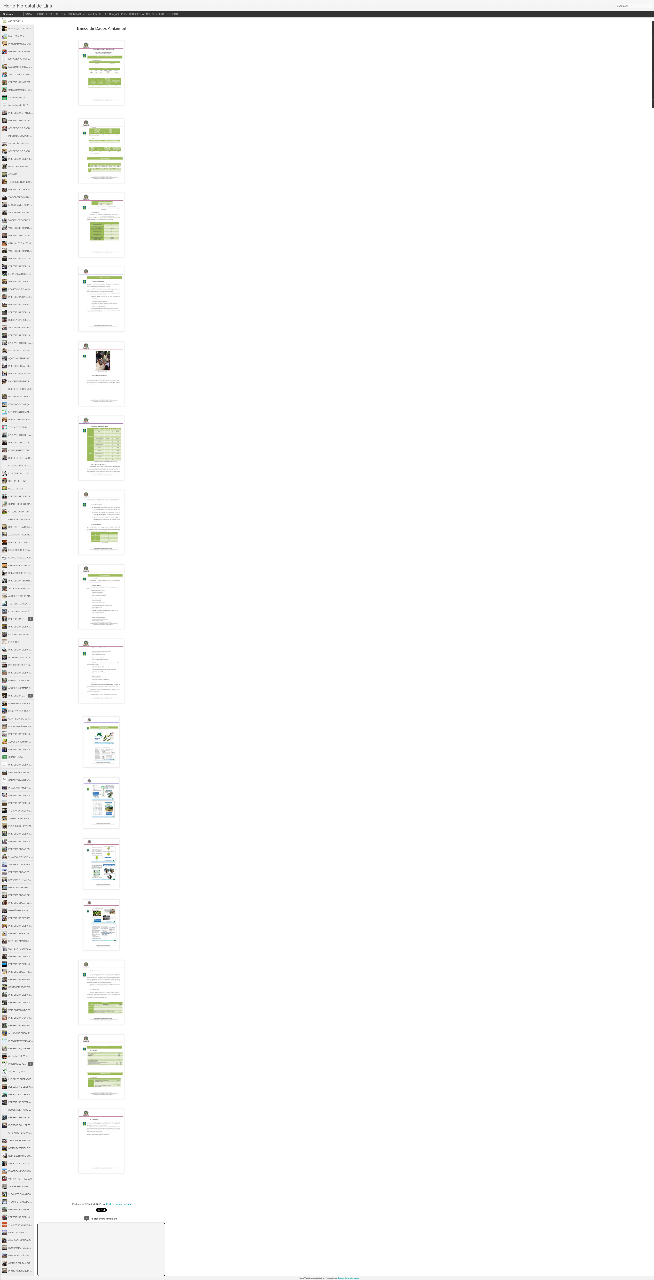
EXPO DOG (13, 641)
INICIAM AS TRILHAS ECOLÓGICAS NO (27, 396)
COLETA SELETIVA (17, 480)
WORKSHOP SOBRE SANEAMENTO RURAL (29, 220)
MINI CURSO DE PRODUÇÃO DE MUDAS (28, 166)
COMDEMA (158, 14)
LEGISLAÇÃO (111, 14)
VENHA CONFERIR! (17, 427)
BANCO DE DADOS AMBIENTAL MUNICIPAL (29, 59)
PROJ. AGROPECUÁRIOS (135, 14)
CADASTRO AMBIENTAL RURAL (23, 779)
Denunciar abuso (352, 1277)
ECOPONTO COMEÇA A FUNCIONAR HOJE (29, 404)
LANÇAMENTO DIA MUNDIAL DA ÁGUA (27, 411)
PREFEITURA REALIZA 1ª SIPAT (23, 979)
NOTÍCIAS (172, 14)
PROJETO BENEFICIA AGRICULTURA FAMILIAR (31, 1270)
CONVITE (12, 174)
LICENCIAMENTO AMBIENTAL (84, 14)
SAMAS (29, 14)
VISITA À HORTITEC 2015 (20, 1178)
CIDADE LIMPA (15, 756)
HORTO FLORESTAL (47, 14)
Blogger (341, 1277)
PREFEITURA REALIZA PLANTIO (24, 918)
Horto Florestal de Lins (118, 1204)
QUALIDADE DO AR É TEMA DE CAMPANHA (29, 611)
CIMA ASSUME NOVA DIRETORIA (24, 1240)
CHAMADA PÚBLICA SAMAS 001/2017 (26, 465)
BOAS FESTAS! (15, 488)
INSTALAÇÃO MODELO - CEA (22, 28)
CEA (63, 14)
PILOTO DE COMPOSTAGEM (22, 135)
